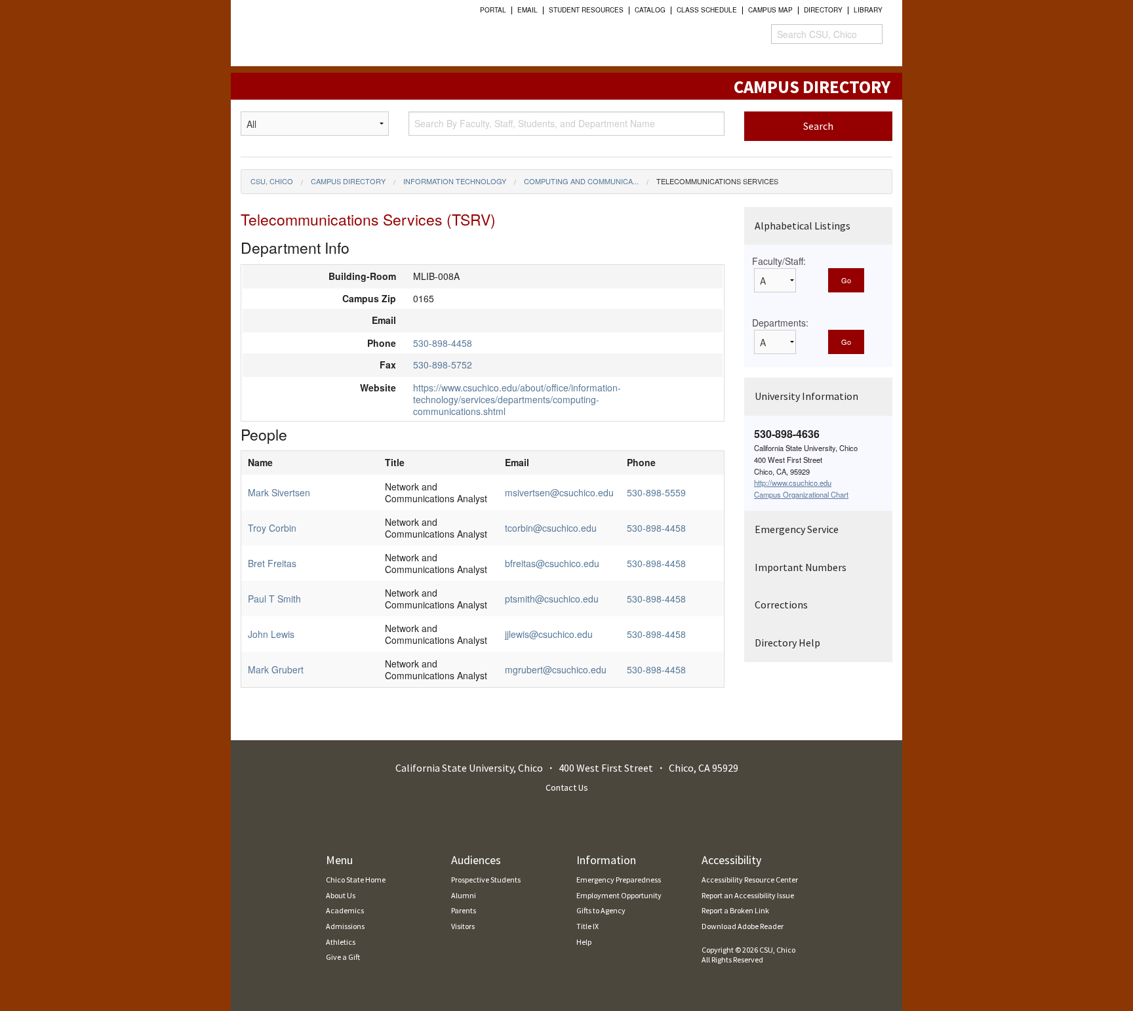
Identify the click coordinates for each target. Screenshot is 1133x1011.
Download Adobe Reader (743, 926)
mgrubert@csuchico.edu (555, 669)
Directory (823, 10)
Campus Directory (348, 181)
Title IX (587, 926)
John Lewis (271, 634)
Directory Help (787, 642)
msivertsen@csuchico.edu (559, 492)
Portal (493, 10)
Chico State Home (356, 879)
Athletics (340, 942)
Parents (463, 910)
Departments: (780, 322)
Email (527, 10)
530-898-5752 (442, 364)
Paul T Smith (274, 598)
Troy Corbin (272, 527)
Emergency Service (797, 529)
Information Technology (454, 181)
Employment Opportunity (619, 895)
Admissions (345, 926)
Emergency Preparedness (618, 879)
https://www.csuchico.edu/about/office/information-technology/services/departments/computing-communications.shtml (517, 399)
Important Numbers (800, 567)
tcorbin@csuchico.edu (551, 527)
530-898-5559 (656, 492)
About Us (340, 895)
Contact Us (567, 787)
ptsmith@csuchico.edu (552, 598)
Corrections (781, 604)
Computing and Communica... (581, 181)
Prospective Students (486, 879)
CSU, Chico (271, 181)
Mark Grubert (276, 669)
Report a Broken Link (735, 910)
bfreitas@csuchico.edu (552, 563)
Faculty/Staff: (779, 261)
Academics (345, 910)
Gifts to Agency (601, 910)
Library (868, 10)
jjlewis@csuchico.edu (549, 634)
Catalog (650, 10)
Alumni (463, 895)
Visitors (463, 926)
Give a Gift (343, 957)
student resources (586, 10)
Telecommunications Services (717, 181)
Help (583, 942)
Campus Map (770, 10)
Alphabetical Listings (802, 225)
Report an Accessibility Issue (748, 895)
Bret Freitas (272, 563)
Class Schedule (707, 10)
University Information (806, 396)
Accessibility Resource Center (750, 879)
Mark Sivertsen (279, 492)
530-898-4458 (442, 342)
